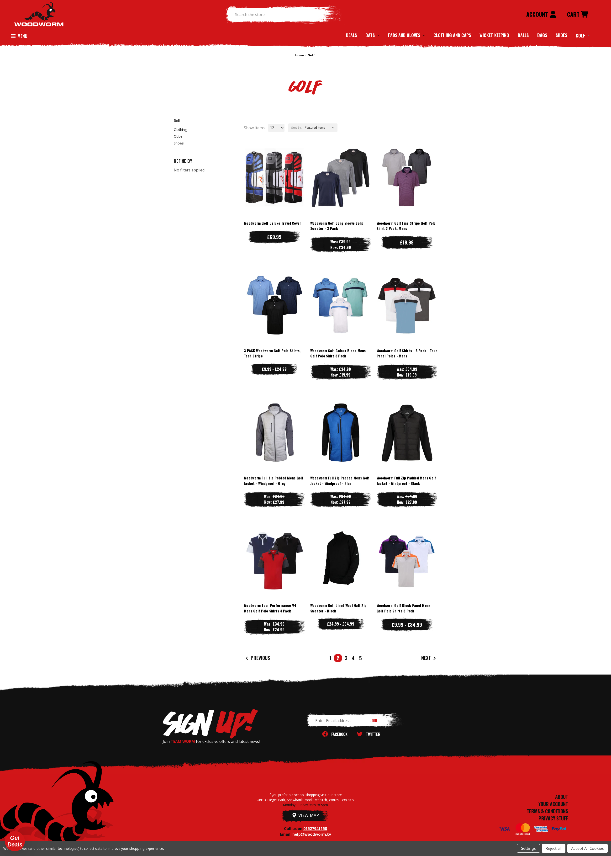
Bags (542, 35)
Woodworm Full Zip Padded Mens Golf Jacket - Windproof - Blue (340, 480)
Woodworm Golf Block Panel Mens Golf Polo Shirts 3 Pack (404, 608)
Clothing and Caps (452, 35)
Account (537, 14)
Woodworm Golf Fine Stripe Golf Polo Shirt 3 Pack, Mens (406, 225)
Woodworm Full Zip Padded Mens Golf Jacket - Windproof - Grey (273, 480)
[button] (15, 841)
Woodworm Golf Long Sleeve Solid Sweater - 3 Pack (337, 225)
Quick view (274, 168)
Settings (528, 848)
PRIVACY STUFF (553, 818)
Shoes (561, 35)
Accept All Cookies (587, 848)
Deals (351, 35)
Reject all (554, 848)
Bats (370, 35)
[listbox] (320, 128)
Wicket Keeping (494, 35)
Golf (580, 35)
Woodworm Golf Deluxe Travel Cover (272, 223)
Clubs (178, 136)
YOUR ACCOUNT (553, 804)
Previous (259, 657)
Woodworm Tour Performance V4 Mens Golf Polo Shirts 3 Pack (270, 608)
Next (426, 657)
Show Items (254, 127)
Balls (523, 35)
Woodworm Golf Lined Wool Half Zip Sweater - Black (338, 608)
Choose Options (274, 187)
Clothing (180, 129)
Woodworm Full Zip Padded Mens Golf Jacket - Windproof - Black (406, 480)
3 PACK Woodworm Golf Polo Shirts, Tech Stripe (272, 353)
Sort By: (296, 127)
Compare (272, 177)
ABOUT (561, 796)
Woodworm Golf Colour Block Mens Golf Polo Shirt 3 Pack (338, 353)
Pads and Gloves (404, 35)
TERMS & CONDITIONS (547, 811)
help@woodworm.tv (311, 834)
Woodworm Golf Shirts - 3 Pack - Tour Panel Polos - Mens (407, 353)
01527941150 (315, 828)
